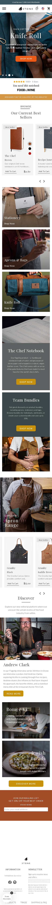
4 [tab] (12, 75)
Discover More (26, 783)
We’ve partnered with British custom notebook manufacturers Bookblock (13, 891)
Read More (14, 693)
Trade (23, 902)
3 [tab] (9, 75)
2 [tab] (6, 75)
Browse (26, 106)
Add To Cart (10, 171)
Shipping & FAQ (39, 902)
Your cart (48, 8)
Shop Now (26, 58)
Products (10, 902)
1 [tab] (2, 75)
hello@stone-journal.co (13, 876)
